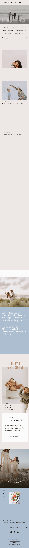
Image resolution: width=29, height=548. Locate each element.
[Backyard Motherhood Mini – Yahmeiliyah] (14, 59)
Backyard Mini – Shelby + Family (13, 103)
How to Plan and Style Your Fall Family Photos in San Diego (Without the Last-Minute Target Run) (14, 317)
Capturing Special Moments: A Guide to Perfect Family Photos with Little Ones (14, 331)
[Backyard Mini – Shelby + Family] (14, 90)
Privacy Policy (15, 541)
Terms (15, 542)
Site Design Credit (14, 544)
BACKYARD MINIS (6, 132)
